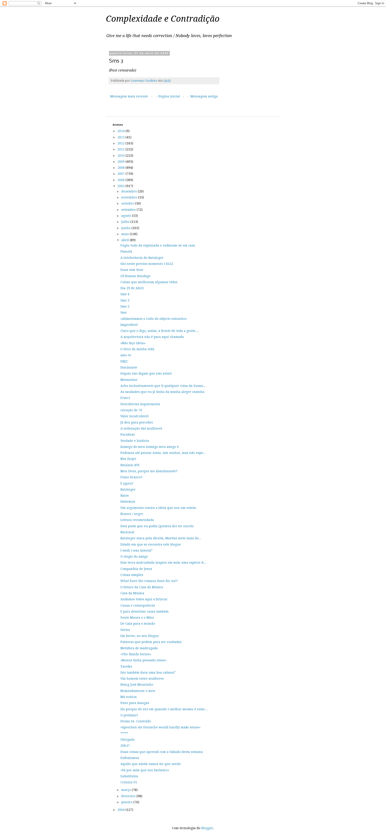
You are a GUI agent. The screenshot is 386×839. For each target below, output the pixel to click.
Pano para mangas (134, 703)
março (126, 790)
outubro (128, 203)
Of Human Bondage (135, 276)
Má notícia (128, 697)
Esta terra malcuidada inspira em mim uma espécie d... (163, 562)
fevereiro (128, 796)
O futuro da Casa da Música (141, 587)
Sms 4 (124, 294)
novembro (129, 197)
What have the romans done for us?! (149, 581)
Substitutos (129, 776)
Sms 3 (124, 300)
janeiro (127, 802)
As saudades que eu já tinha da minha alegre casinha (162, 392)
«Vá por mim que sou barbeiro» (144, 770)
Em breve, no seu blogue (139, 636)
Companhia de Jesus (136, 569)
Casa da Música (132, 593)
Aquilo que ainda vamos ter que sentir (150, 764)
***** (124, 733)
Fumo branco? (131, 477)
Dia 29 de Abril (132, 288)
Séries (125, 630)
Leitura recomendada (137, 520)
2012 (121, 143)
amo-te (125, 355)
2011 (121, 149)
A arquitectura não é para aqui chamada (152, 337)
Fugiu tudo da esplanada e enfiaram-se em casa (157, 245)
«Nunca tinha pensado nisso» (143, 660)
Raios (124, 495)
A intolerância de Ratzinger (142, 257)
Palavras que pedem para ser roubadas (151, 642)
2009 (121, 161)
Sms (123, 312)
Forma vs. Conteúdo (135, 721)
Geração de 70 (131, 410)
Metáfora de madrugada (139, 648)
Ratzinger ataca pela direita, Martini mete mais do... (160, 538)
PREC (124, 361)
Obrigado (127, 739)
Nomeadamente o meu (137, 691)
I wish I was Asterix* (136, 550)
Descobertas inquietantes (140, 404)
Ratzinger (128, 489)
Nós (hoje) (128, 459)
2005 (121, 186)
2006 (121, 180)
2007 (121, 173)
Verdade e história (134, 441)
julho (125, 221)
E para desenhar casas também (144, 611)
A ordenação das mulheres (141, 428)
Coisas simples (131, 575)
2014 (121, 131)
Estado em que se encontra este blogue (150, 544)
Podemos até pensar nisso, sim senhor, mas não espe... (163, 453)
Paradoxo (127, 434)
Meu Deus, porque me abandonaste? (148, 471)
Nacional (127, 532)
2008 (121, 167)
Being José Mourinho (136, 684)
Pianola (126, 251)
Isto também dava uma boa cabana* (148, 672)
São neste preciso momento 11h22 (146, 264)
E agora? (126, 483)
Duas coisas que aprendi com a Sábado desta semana (161, 752)
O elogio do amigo (134, 556)
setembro (129, 209)
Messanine (128, 380)
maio (125, 234)
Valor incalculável (134, 416)
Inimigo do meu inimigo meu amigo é (149, 447)
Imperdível (129, 325)
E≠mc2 (125, 398)
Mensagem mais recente (129, 96)
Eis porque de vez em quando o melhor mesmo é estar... (164, 709)
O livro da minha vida (137, 349)
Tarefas (126, 666)
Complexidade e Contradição (163, 19)
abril (125, 240)
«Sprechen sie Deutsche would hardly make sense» (160, 727)
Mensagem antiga (204, 96)
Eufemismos (129, 758)
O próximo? (129, 715)
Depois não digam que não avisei (146, 373)
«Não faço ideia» (132, 343)
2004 (121, 810)
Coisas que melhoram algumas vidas (148, 282)
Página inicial (169, 96)
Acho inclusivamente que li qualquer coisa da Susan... (163, 386)
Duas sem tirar (131, 270)
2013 (121, 137)
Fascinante (128, 367)
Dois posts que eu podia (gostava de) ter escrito (157, 526)
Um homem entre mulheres (142, 678)
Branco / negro (131, 514)
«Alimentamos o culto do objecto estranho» (153, 318)
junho (126, 228)
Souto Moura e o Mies (137, 617)
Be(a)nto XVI (129, 465)
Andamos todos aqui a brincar (144, 599)
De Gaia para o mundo (137, 623)
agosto (126, 215)
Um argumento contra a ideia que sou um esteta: (158, 508)
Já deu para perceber (136, 422)
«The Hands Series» (135, 654)
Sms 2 (124, 306)
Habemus (127, 501)
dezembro (129, 191)
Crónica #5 (128, 782)
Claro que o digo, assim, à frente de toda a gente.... (159, 331)
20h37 (125, 745)
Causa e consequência (137, 605)
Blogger (207, 828)
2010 (121, 155)
